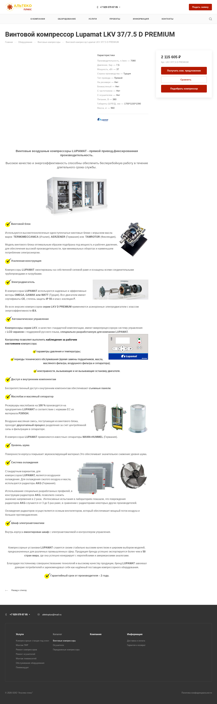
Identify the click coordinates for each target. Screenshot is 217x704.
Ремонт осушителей (25, 654)
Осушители (58, 645)
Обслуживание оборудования (30, 663)
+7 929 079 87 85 (109, 7)
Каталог (57, 634)
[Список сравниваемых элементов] (184, 7)
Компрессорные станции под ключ (32, 641)
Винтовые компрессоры (64, 641)
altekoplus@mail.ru (51, 614)
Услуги (20, 634)
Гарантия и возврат (136, 645)
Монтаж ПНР (22, 645)
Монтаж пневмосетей (26, 658)
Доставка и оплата (136, 641)
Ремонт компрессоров (26, 649)
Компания (96, 634)
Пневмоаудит (22, 667)
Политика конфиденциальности (197, 693)
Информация (134, 634)
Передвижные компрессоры (66, 649)
